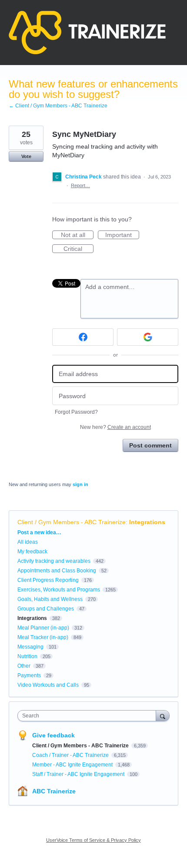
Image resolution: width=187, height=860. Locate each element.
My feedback (32, 551)
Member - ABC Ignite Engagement (73, 765)
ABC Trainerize (54, 791)
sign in (80, 484)
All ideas (27, 542)
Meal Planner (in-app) (43, 628)
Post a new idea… (39, 532)
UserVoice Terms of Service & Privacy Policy (93, 840)
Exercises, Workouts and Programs (58, 590)
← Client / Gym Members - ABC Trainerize (58, 106)
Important (122, 235)
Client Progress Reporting (48, 580)
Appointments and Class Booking (56, 571)
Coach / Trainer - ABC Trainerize (71, 755)
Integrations (147, 522)
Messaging (30, 647)
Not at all (77, 235)
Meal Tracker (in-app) (42, 637)
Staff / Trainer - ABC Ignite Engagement (79, 774)
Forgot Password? (76, 412)
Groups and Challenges (45, 609)
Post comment (150, 445)
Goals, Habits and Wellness (50, 599)
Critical (78, 249)
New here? (115, 427)
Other (23, 666)
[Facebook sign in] (83, 337)
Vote (26, 156)
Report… (80, 185)
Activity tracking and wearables (53, 561)
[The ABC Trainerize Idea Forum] (87, 32)
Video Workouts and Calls (48, 685)
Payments (29, 675)
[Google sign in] (147, 337)
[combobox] (89, 716)
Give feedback (53, 735)
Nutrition (27, 656)
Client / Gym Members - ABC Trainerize (71, 522)
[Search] (163, 715)
